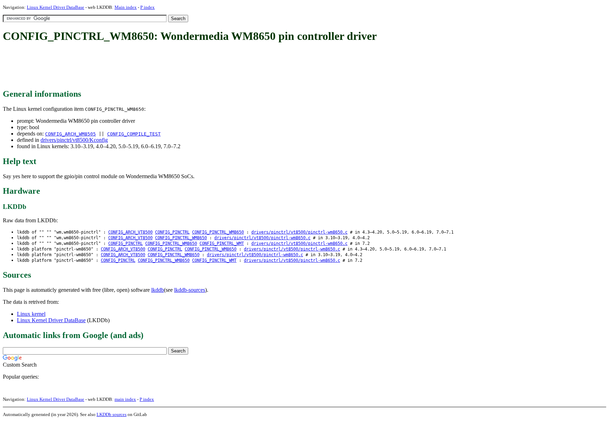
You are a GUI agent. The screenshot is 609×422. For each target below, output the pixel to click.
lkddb (157, 290)
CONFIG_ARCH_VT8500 (130, 232)
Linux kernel (31, 314)
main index (125, 399)
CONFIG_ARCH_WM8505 (70, 134)
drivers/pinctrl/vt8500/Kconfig (74, 140)
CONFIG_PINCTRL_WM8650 (218, 232)
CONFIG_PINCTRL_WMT (221, 243)
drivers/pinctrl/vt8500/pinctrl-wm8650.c (299, 232)
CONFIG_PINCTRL (172, 232)
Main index (126, 7)
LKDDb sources (112, 414)
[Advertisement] (131, 66)
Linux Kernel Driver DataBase (55, 7)
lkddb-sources (189, 290)
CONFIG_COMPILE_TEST (134, 134)
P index (147, 7)
